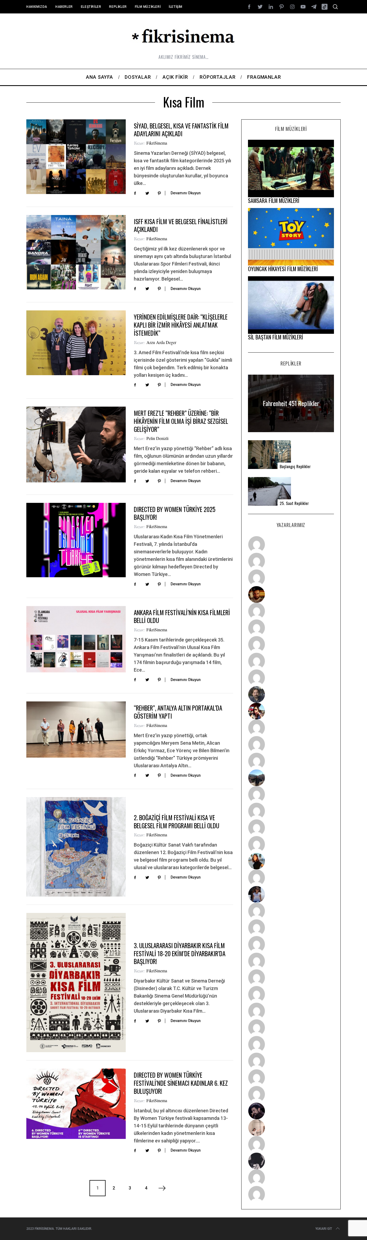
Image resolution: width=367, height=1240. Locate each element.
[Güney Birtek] (291, 1111)
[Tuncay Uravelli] (291, 777)
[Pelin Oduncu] (291, 861)
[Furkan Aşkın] (291, 811)
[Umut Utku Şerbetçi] (291, 844)
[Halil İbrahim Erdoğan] (291, 561)
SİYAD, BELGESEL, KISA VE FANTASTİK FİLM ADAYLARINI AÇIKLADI (181, 129)
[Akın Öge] (291, 744)
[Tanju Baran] (291, 577)
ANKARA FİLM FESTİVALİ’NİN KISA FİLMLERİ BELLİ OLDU (182, 616)
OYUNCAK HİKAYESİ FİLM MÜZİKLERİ (283, 269)
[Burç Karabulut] (291, 677)
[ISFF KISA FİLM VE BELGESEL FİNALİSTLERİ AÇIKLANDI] (76, 252)
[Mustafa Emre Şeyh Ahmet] (291, 827)
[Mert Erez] (291, 1161)
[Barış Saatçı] (291, 1077)
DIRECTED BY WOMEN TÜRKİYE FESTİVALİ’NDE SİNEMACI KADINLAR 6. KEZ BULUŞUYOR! (181, 1083)
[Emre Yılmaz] (291, 794)
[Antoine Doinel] (291, 727)
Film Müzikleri (148, 7)
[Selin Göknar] (291, 894)
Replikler (118, 7)
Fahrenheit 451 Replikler (291, 403)
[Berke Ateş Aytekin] (291, 877)
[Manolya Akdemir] (291, 1144)
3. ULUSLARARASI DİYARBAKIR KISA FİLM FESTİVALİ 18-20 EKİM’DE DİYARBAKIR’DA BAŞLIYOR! (179, 953)
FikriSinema (156, 143)
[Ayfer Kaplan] (291, 711)
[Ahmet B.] (291, 544)
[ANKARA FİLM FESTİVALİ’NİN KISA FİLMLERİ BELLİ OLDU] (76, 639)
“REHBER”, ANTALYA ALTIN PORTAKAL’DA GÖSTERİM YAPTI (178, 712)
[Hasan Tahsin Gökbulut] (291, 1094)
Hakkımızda (36, 7)
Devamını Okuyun (186, 193)
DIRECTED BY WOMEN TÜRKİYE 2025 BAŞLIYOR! (174, 513)
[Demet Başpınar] (291, 761)
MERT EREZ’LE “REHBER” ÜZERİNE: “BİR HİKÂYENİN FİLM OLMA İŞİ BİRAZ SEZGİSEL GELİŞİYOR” (181, 421)
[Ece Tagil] (291, 1061)
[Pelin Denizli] (291, 1044)
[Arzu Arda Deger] (291, 644)
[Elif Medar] (291, 1127)
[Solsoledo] (291, 994)
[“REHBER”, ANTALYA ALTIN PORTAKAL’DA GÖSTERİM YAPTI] (76, 729)
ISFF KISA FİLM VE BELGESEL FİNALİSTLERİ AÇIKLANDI (181, 225)
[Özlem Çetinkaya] (291, 627)
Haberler (64, 7)
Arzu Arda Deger (161, 342)
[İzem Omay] (291, 944)
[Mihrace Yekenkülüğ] (291, 1177)
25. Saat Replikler (294, 503)
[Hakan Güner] (291, 911)
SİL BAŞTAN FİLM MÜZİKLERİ (275, 337)
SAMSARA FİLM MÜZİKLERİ (273, 200)
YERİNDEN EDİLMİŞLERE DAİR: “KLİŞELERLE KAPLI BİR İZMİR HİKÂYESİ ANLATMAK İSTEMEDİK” (181, 325)
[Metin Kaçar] (291, 611)
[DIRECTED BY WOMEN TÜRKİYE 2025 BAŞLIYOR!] (76, 540)
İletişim (175, 7)
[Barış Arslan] (291, 694)
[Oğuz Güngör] (291, 1194)
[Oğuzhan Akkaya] (291, 977)
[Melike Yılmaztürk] (291, 1011)
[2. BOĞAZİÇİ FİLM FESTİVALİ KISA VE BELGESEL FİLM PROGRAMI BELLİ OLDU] (76, 847)
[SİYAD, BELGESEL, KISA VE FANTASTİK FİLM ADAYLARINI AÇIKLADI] (76, 156)
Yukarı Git (323, 1229)
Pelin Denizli (157, 438)
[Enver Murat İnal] (291, 961)
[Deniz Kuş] (291, 594)
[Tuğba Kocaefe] (291, 661)
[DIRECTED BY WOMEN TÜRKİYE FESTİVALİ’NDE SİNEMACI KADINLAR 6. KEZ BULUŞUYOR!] (76, 1104)
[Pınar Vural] (291, 1027)
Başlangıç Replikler (295, 466)
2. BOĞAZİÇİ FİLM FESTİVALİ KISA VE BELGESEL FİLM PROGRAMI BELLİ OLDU (176, 821)
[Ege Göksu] (291, 927)
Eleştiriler (91, 7)
